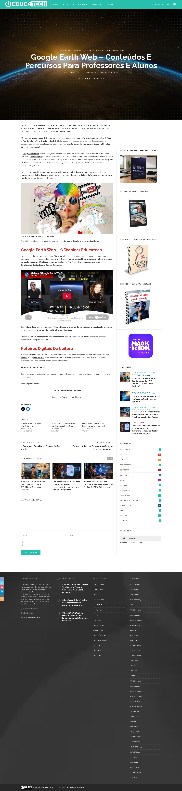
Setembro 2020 (136, 706)
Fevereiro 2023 (135, 610)
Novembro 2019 (136, 747)
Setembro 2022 (136, 625)
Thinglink (140, 521)
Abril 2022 (134, 635)
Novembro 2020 (136, 696)
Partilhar (120, 50)
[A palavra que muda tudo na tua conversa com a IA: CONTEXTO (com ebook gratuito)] (35, 471)
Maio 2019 (133, 757)
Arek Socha (66, 397)
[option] (35, 477)
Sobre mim (96, 4)
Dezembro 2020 (136, 691)
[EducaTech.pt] (26, 4)
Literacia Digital (142, 375)
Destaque (140, 485)
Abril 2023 (134, 605)
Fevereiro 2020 (136, 737)
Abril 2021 (134, 671)
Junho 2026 (134, 595)
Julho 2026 (134, 590)
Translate (138, 542)
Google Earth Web (62, 131)
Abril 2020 (134, 727)
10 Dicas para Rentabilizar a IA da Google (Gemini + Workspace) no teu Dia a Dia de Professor (98, 484)
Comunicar (140, 475)
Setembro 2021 (135, 656)
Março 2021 (134, 676)
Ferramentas (140, 490)
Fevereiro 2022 (136, 645)
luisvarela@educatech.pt (32, 617)
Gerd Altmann (37, 236)
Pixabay (50, 236)
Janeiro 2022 (135, 650)
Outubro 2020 (135, 701)
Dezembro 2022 (136, 620)
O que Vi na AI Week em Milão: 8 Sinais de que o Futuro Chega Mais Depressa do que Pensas (146, 414)
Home (55, 4)
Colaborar (65, 50)
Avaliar (140, 460)
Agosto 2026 (135, 585)
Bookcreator (140, 465)
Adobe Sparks (140, 450)
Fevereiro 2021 (135, 681)
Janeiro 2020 (135, 742)
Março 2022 (134, 640)
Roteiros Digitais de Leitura (33, 367)
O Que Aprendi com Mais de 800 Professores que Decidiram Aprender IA (146, 399)
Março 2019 (134, 767)
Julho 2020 (134, 711)
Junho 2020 (134, 716)
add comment (102, 72)
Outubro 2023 (135, 600)
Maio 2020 (134, 721)
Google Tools (104, 50)
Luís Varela (72, 72)
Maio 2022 (133, 630)
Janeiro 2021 (135, 686)
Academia (82, 4)
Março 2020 (134, 732)
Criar (91, 50)
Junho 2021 (134, 661)
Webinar (58, 256)
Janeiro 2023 (135, 615)
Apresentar (79, 50)
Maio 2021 (133, 666)
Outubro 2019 (135, 752)
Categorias (68, 4)
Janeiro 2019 (134, 777)
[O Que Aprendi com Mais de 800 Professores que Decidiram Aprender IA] (125, 396)
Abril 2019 (134, 762)
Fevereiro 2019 (135, 772)
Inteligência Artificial (145, 372)
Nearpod (140, 510)
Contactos (112, 4)
